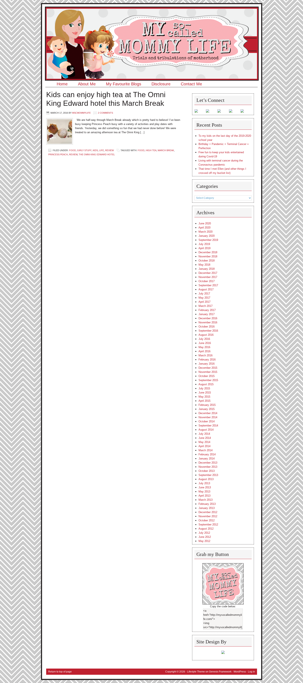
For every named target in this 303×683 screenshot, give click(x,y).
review (73, 154)
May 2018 (204, 264)
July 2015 (204, 388)
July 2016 (204, 338)
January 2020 (206, 235)
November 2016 (207, 322)
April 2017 (204, 301)
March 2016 (205, 355)
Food (72, 150)
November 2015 (207, 371)
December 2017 (207, 272)
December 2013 (207, 462)
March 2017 (205, 305)
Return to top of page (60, 671)
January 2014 (206, 458)
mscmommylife (81, 113)
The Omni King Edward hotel (97, 154)
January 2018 (206, 268)
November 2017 (207, 277)
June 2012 (204, 536)
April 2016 (204, 351)
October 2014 (206, 421)
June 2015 (204, 392)
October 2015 (206, 376)
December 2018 (207, 252)
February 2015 (207, 404)
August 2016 (206, 334)
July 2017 (204, 293)
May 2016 (204, 347)
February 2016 (207, 359)
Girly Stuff (84, 150)
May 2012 (204, 541)
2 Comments (105, 113)
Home (62, 84)
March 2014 (205, 450)
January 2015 (206, 409)
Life (101, 150)
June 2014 (204, 437)
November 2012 (207, 516)
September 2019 (208, 239)
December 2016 (207, 318)
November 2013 (207, 466)
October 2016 (206, 326)
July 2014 (204, 433)
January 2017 (206, 314)
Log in (251, 671)
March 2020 (205, 231)
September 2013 (208, 475)
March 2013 (205, 499)
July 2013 (204, 483)
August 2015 (206, 384)
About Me (87, 84)
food (141, 150)
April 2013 (204, 495)
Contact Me (191, 84)
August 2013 (206, 479)
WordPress (240, 671)
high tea (151, 150)
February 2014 (207, 454)
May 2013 (204, 491)
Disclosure (161, 84)
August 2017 (206, 289)
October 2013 (206, 470)
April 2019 (204, 248)
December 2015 (207, 367)
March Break (166, 150)
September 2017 (208, 285)
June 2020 (204, 223)
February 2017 (207, 310)
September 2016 (208, 330)
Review (109, 150)
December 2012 (207, 512)
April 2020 (204, 227)
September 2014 (208, 425)
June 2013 (204, 487)
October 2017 (206, 281)
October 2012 (206, 520)
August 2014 (206, 429)
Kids (95, 150)
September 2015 (208, 380)
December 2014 (207, 413)
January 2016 (206, 363)
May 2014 (204, 442)
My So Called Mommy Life (151, 19)
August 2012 (206, 528)
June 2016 (204, 343)
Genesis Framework (220, 671)
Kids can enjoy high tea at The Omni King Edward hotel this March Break (106, 98)
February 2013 (207, 503)
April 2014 (204, 446)
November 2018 (207, 256)
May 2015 (204, 396)
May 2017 (204, 297)
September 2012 (208, 524)
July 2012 (204, 532)
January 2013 (206, 508)
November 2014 (207, 417)
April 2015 (204, 400)
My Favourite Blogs (123, 84)
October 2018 (206, 260)
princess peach (58, 154)
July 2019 (204, 244)
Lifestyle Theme (196, 671)
